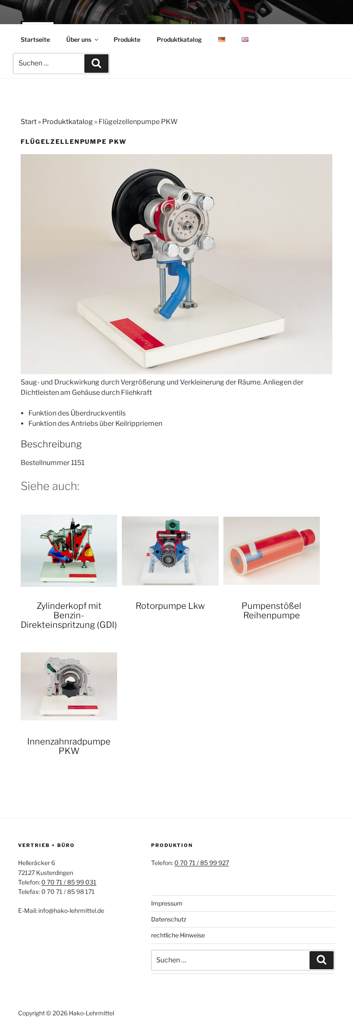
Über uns (78, 39)
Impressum (167, 903)
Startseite (35, 39)
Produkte (127, 39)
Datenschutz (168, 919)
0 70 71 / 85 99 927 (201, 862)
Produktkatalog (179, 39)
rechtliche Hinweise (178, 935)
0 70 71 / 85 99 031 (68, 882)
